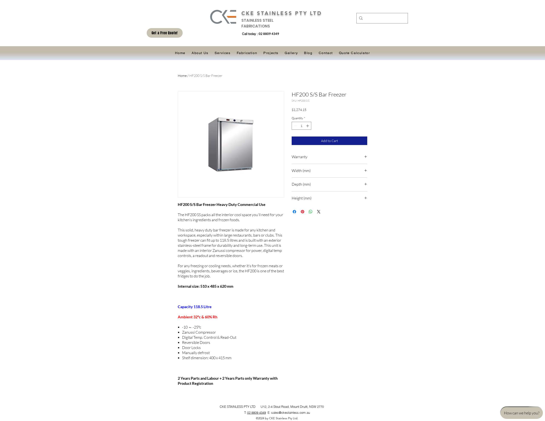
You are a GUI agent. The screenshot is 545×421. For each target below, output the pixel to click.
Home (182, 75)
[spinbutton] (301, 125)
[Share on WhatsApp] (310, 211)
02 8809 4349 (256, 413)
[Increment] (308, 125)
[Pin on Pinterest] (302, 211)
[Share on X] (318, 211)
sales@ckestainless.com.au (290, 413)
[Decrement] (295, 125)
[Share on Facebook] (294, 211)
